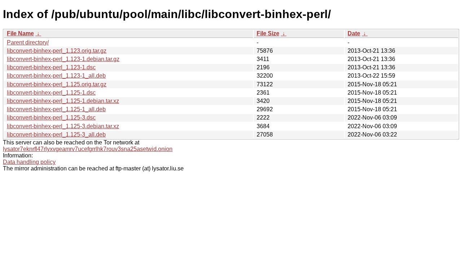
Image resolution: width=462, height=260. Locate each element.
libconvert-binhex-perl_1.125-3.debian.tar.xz (63, 126)
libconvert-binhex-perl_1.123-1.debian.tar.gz (63, 59)
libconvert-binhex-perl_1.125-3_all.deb (56, 134)
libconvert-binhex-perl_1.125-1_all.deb (56, 109)
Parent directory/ (28, 42)
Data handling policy (29, 162)
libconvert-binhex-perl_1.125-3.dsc (51, 117)
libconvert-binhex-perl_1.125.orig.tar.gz (56, 84)
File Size (268, 33)
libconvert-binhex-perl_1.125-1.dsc (51, 93)
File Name (20, 33)
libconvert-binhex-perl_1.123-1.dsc (51, 67)
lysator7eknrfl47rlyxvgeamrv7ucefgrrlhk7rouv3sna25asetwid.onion (88, 149)
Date (354, 33)
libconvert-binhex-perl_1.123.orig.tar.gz (56, 51)
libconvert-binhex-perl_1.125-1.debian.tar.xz (63, 101)
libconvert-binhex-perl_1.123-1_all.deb (56, 76)
